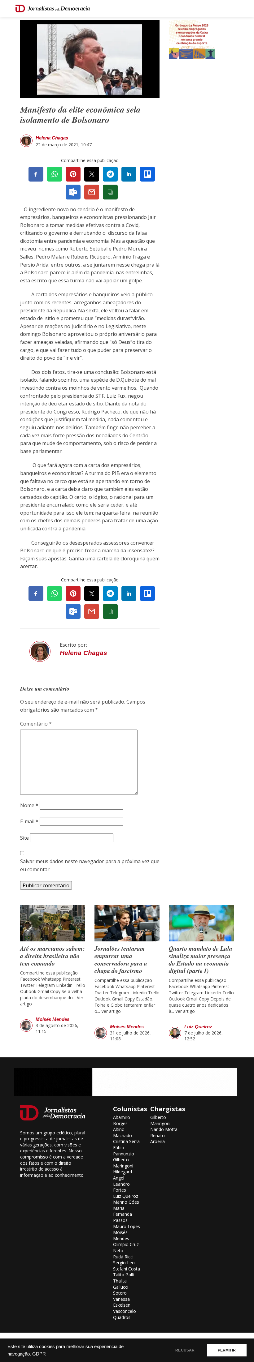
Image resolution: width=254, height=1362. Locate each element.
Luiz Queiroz (198, 1026)
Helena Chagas (52, 137)
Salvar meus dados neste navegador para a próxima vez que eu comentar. (90, 865)
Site (24, 837)
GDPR (39, 1353)
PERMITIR (227, 1350)
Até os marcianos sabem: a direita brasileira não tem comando (52, 955)
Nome (29, 805)
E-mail (29, 821)
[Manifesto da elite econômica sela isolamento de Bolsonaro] (90, 59)
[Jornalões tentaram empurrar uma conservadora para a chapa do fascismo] (127, 923)
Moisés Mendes (52, 1019)
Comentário (36, 723)
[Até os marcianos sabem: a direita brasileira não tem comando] (52, 923)
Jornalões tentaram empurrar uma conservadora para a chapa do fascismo (120, 959)
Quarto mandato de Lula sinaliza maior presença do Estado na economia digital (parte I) (200, 959)
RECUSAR (185, 1350)
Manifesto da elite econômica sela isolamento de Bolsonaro (80, 114)
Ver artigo (111, 1011)
